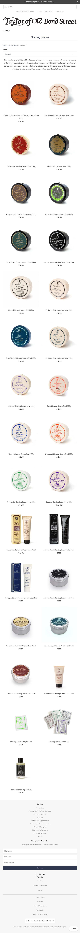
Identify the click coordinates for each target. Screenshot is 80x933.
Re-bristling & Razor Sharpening (40, 824)
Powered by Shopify (60, 926)
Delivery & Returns (40, 814)
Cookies (40, 902)
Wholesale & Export (40, 833)
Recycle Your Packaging (40, 830)
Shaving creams (40, 37)
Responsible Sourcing (40, 914)
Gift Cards (40, 817)
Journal (40, 890)
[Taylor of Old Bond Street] (40, 21)
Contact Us (40, 808)
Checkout (60, 11)
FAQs (40, 836)
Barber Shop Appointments (40, 821)
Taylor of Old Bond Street (26, 926)
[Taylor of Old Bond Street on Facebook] (36, 874)
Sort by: (5, 50)
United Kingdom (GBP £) (39, 921)
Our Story (40, 881)
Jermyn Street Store (40, 885)
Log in (39, 11)
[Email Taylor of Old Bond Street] (44, 874)
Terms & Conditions (40, 906)
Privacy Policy (40, 897)
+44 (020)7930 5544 (25, 11)
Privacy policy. (53, 845)
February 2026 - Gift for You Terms (40, 811)
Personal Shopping (40, 827)
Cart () (49, 11)
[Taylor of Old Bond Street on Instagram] (40, 874)
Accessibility (40, 910)
